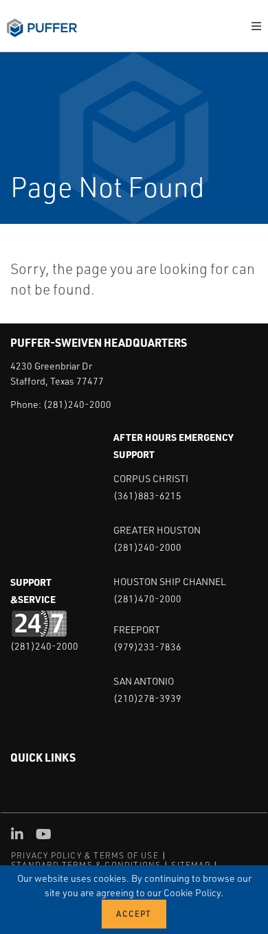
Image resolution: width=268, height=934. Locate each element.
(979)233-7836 (147, 646)
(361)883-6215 (147, 495)
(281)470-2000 (147, 598)
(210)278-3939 (147, 698)
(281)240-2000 (77, 404)
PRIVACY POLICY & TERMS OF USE (85, 855)
